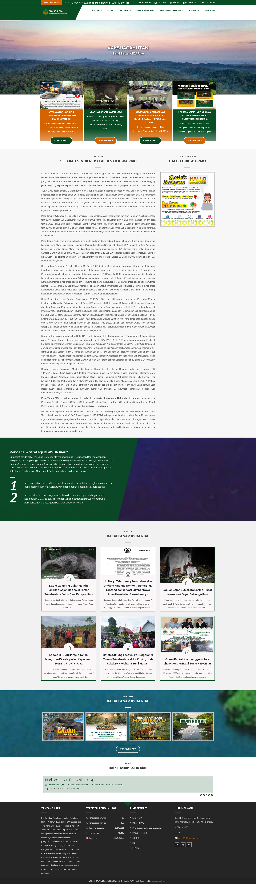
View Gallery (128, 749)
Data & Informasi (145, 10)
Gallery (161, 3)
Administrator (53, 784)
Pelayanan (190, 3)
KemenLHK (137, 817)
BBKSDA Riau (113, 784)
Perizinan (193, 10)
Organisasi (125, 10)
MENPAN (136, 848)
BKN (134, 843)
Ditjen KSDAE (138, 822)
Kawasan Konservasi (171, 10)
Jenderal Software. (159, 881)
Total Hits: (106, 838)
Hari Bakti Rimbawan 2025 (66, 780)
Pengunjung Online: (106, 817)
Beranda (146, 3)
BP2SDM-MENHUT (140, 833)
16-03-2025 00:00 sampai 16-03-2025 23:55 (83, 784)
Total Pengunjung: (106, 828)
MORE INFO (62, 140)
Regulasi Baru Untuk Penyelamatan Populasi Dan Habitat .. (107, 3)
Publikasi (209, 10)
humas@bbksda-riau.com (188, 838)
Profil (110, 10)
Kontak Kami (208, 3)
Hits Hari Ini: (106, 833)
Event (175, 3)
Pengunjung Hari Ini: (106, 822)
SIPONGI (136, 838)
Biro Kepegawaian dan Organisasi (147, 828)
